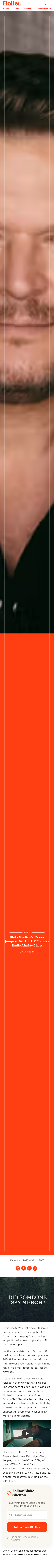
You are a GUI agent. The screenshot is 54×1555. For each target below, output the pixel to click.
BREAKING (28, 8)
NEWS (17, 8)
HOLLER (6, 8)
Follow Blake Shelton (27, 1527)
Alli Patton (28, 951)
